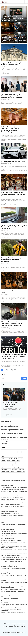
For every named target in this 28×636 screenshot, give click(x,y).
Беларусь (3, 451)
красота (12, 462)
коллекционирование (5, 462)
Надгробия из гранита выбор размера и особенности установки (14, 491)
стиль (2, 473)
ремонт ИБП (13, 471)
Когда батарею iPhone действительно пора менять (11, 555)
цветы (22, 473)
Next (15, 369)
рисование (19, 471)
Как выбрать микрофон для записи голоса (9, 598)
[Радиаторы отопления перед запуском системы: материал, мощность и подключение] (14, 215)
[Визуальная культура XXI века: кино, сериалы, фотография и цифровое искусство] (14, 14)
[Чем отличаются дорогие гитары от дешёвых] (14, 280)
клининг (18, 460)
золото (15, 458)
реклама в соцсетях (5, 471)
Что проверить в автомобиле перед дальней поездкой (12, 497)
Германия (8, 451)
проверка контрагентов (6, 469)
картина (8, 460)
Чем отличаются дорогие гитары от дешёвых (10, 513)
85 (11, 369)
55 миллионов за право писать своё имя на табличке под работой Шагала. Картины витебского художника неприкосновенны (12, 609)
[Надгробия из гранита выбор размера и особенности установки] (14, 52)
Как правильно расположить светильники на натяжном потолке (14, 557)
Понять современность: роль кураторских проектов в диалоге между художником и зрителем (12, 95)
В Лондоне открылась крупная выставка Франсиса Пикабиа (13, 559)
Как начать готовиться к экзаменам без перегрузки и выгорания (14, 553)
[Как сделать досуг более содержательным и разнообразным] (14, 394)
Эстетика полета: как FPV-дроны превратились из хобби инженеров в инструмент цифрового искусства (13, 194)
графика (22, 456)
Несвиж (19, 451)
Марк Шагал (14, 451)
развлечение (14, 469)
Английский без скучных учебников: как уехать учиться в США (13, 489)
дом (6, 458)
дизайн (2, 458)
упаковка (13, 473)
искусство (3, 460)
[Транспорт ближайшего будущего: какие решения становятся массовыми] (14, 247)
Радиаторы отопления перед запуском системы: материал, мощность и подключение (14, 226)
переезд (19, 467)
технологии (7, 473)
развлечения (21, 469)
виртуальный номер (5, 456)
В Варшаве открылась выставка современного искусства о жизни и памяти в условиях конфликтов (12, 323)
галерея (17, 456)
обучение (10, 467)
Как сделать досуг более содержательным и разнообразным (11, 404)
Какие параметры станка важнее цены (8, 531)
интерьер (20, 458)
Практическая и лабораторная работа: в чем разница (11, 540)
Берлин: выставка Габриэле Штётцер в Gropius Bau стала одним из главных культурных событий (13, 356)
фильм (17, 473)
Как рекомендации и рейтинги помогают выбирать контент (13, 518)
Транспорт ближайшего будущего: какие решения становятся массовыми (12, 259)
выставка (12, 456)
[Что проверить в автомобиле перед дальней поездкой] (14, 151)
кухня (22, 462)
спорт (24, 471)
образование (4, 467)
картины (13, 460)
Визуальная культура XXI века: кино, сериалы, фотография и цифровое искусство (13, 18)
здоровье (11, 458)
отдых (15, 467)
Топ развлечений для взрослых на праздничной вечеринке (13, 589)
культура (17, 462)
